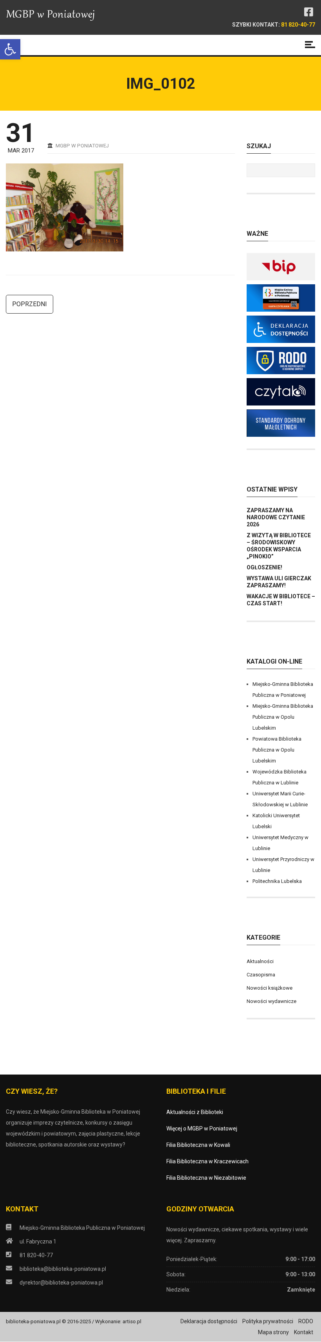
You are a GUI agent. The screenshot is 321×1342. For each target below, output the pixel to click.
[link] (10, 49)
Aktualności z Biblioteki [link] (194, 1112)
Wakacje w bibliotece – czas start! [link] (281, 599)
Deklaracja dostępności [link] (208, 1321)
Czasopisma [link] (261, 975)
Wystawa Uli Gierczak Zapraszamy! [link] (279, 581)
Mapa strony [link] (273, 1332)
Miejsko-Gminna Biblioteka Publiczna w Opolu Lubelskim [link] (282, 717)
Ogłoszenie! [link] (264, 567)
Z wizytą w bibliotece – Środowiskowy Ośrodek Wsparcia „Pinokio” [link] (279, 546)
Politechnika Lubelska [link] (277, 881)
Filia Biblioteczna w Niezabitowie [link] (206, 1178)
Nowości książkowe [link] (269, 988)
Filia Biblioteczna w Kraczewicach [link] (207, 1161)
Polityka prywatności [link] (267, 1321)
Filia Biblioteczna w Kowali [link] (198, 1145)
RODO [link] (305, 1321)
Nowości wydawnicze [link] (271, 1001)
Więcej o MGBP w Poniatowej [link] (201, 1128)
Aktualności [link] (260, 961)
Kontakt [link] (303, 1332)
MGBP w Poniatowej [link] (82, 146)
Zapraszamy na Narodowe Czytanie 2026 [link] (276, 517)
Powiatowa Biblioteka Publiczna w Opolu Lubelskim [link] (276, 750)
